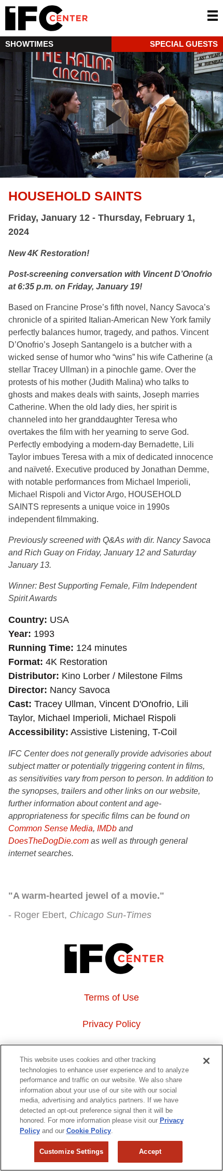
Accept (150, 1151)
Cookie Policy (88, 1131)
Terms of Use (111, 997)
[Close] (206, 1060)
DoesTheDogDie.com (48, 840)
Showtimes (29, 43)
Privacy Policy (111, 1024)
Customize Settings (71, 1151)
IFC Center (85, 18)
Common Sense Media (50, 828)
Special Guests (184, 43)
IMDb (107, 828)
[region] (111, 1107)
